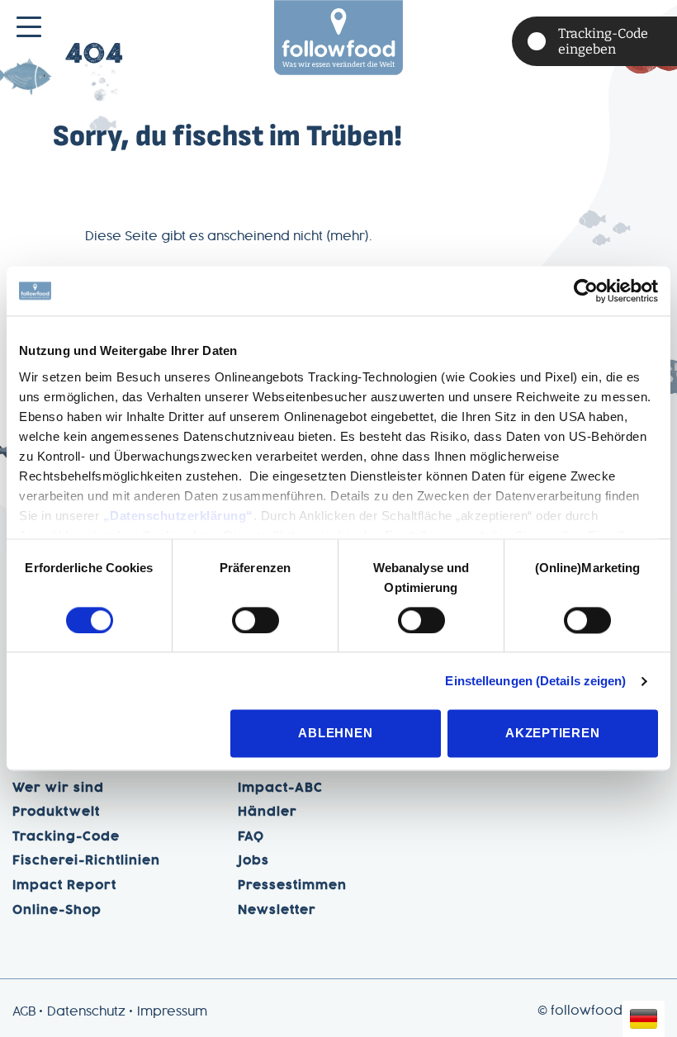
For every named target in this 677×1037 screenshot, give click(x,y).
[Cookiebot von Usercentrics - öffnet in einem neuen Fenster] (586, 290)
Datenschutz (86, 1012)
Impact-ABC (280, 788)
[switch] (255, 620)
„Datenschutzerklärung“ (178, 516)
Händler (267, 812)
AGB (24, 1012)
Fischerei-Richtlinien (86, 861)
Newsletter (277, 910)
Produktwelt (56, 812)
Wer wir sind (58, 788)
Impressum (172, 1012)
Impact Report (64, 886)
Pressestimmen (292, 886)
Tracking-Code (66, 837)
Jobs (253, 861)
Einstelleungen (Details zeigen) (535, 681)
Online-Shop (57, 910)
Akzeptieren (552, 734)
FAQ (251, 837)
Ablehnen (335, 734)
